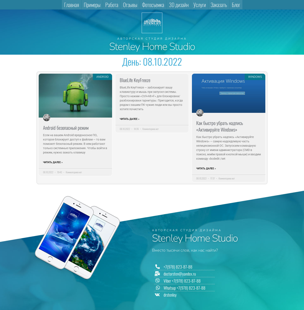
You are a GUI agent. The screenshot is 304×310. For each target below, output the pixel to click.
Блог (236, 5)
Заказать (219, 5)
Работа (111, 5)
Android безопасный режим (66, 127)
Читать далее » (53, 162)
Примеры (92, 5)
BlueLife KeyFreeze (135, 80)
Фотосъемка (153, 5)
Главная (71, 5)
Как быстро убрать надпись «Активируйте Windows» (219, 126)
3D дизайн (179, 5)
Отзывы (130, 5)
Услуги (199, 5)
